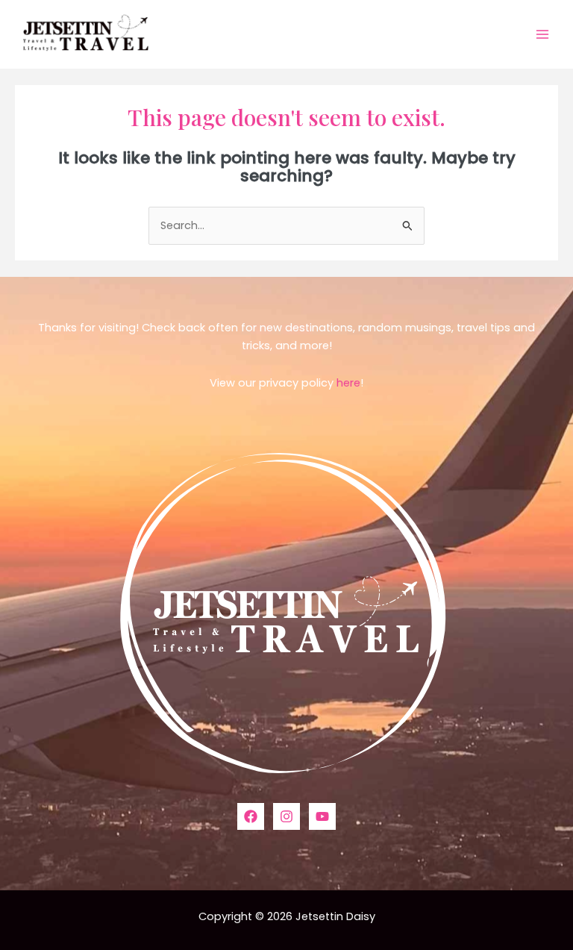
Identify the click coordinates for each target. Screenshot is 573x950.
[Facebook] (250, 816)
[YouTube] (322, 816)
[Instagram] (286, 816)
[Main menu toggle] (542, 34)
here (348, 382)
